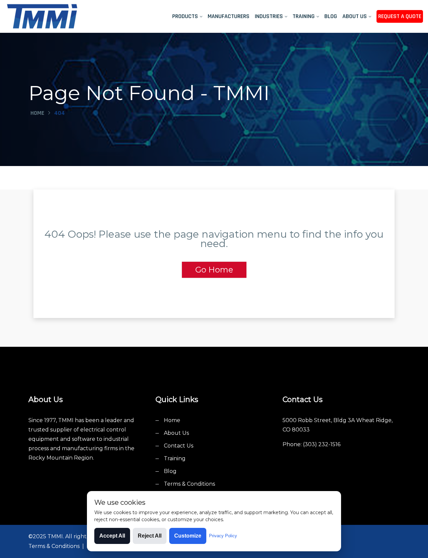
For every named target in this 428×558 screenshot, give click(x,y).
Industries (269, 16)
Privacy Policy (223, 535)
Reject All (150, 536)
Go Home (214, 269)
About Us (354, 16)
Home (37, 113)
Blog (330, 16)
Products (185, 16)
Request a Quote (399, 16)
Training (304, 16)
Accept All (112, 536)
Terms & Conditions (189, 484)
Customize (187, 536)
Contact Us (178, 446)
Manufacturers (228, 16)
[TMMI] (53, 16)
